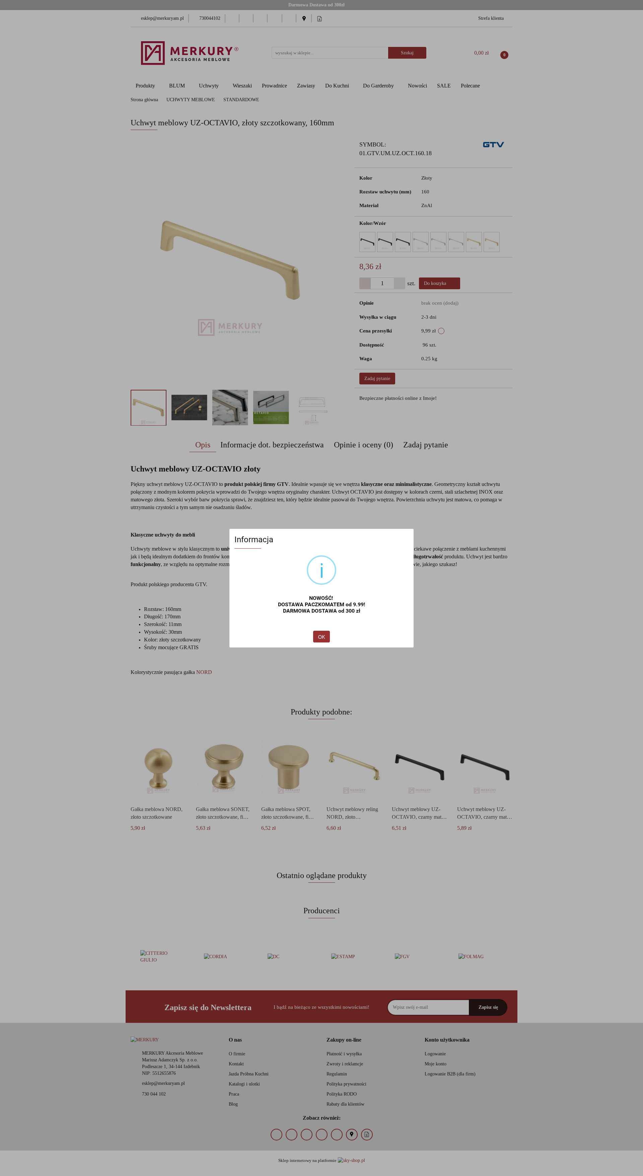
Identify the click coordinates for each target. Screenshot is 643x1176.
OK (321, 636)
